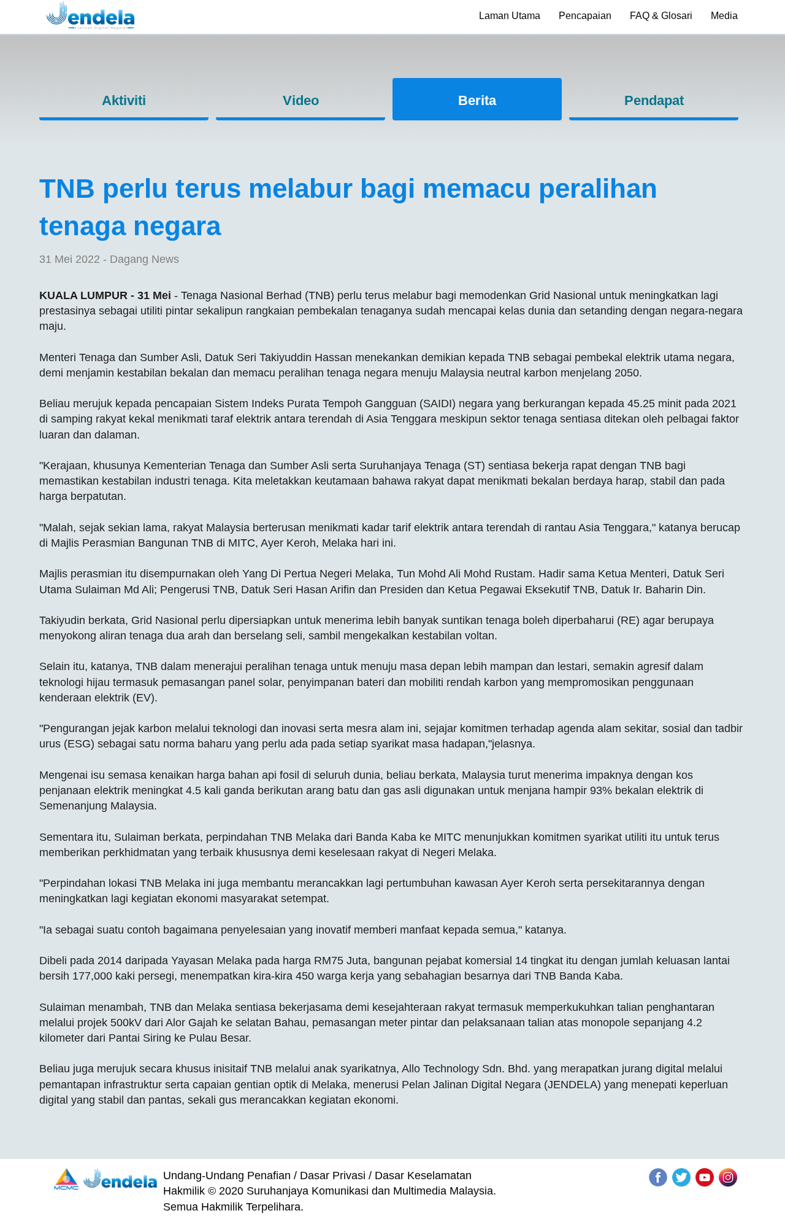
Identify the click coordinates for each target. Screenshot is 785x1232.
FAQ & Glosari (661, 15)
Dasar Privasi (333, 1175)
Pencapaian (585, 15)
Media (724, 15)
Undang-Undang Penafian (227, 1175)
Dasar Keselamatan (423, 1175)
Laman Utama (509, 15)
